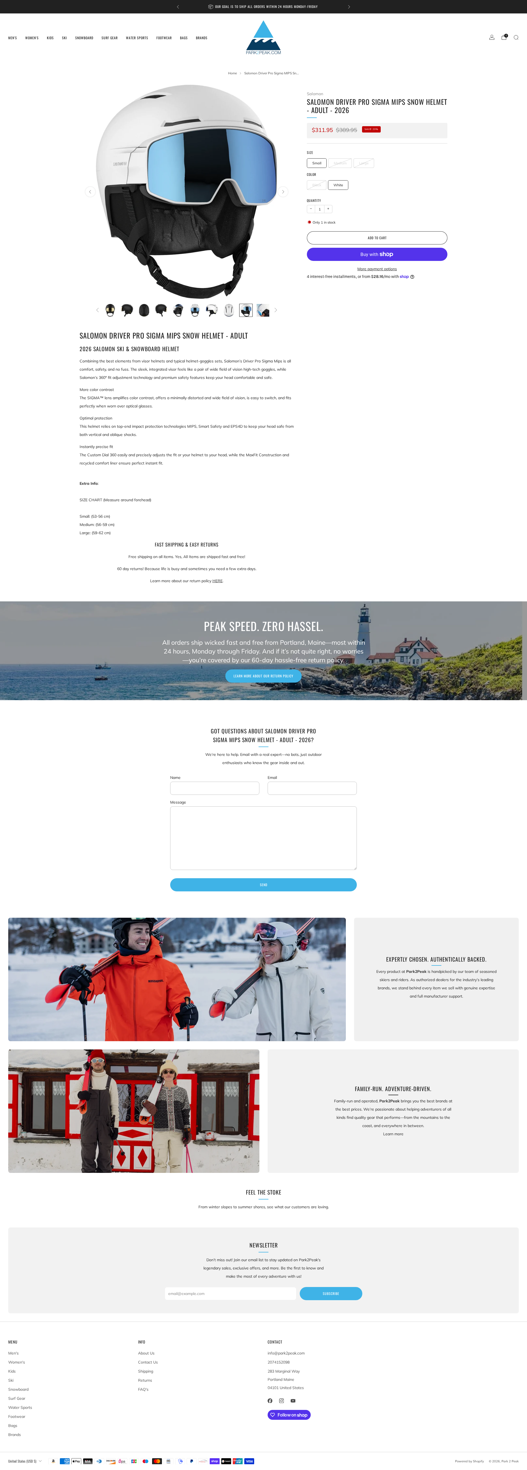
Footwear (164, 37)
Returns (145, 1380)
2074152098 (279, 1362)
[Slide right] (276, 310)
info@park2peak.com (286, 1353)
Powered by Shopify (469, 1461)
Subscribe (331, 1293)
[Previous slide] (90, 192)
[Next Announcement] (349, 6)
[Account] (492, 37)
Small (316, 163)
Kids (50, 37)
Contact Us (148, 1362)
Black (316, 185)
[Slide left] (97, 310)
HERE (217, 580)
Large (364, 163)
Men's (12, 37)
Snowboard (84, 37)
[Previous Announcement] (177, 6)
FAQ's (143, 1389)
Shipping (145, 1371)
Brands (202, 37)
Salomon (315, 93)
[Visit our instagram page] (281, 1401)
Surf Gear (110, 37)
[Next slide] (283, 192)
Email (272, 777)
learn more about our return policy (263, 676)
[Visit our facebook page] (270, 1401)
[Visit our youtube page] (293, 1401)
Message (178, 802)
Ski (64, 37)
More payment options (377, 268)
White (338, 185)
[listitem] (225, 6)
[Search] (516, 37)
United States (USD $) (22, 1461)
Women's (32, 37)
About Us (146, 1353)
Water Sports (137, 37)
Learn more (393, 1133)
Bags (184, 37)
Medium (340, 163)
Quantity (314, 200)
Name (175, 777)
